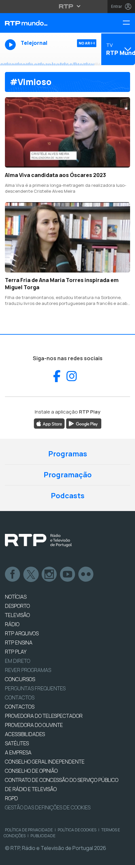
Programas (67, 454)
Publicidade (42, 836)
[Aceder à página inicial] (45, 23)
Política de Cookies (77, 830)
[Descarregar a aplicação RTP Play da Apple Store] (49, 423)
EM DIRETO (17, 660)
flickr (86, 574)
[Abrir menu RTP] (67, 6)
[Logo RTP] (38, 540)
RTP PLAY (16, 651)
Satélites (17, 743)
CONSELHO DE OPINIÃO (31, 770)
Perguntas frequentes (35, 688)
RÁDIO (12, 624)
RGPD (11, 798)
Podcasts (68, 496)
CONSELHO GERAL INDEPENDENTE (45, 761)
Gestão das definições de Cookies (47, 807)
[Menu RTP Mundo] (129, 23)
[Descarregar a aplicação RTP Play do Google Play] (84, 423)
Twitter (31, 574)
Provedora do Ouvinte (34, 725)
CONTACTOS (19, 706)
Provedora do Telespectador (44, 715)
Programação (68, 475)
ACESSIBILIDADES (25, 734)
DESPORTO (17, 605)
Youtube (68, 574)
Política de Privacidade (29, 830)
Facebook (13, 574)
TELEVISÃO (17, 615)
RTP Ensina (18, 642)
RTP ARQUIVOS (22, 633)
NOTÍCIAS (16, 596)
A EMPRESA (18, 752)
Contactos (19, 697)
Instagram (49, 574)
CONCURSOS (20, 679)
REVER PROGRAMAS (28, 670)
